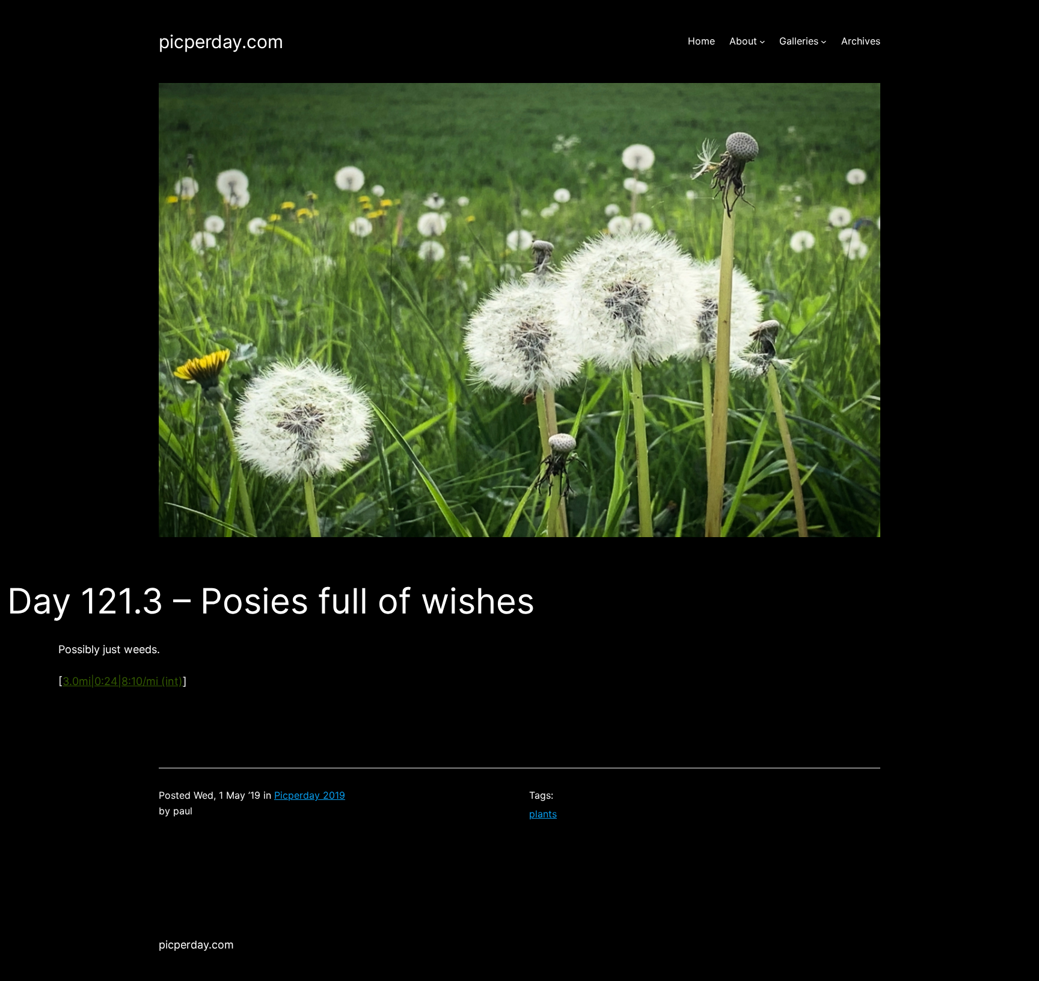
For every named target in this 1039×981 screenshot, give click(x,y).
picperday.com (221, 41)
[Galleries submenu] (824, 41)
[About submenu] (762, 41)
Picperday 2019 (309, 795)
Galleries (798, 41)
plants (543, 814)
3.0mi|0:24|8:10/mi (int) (123, 681)
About (743, 41)
